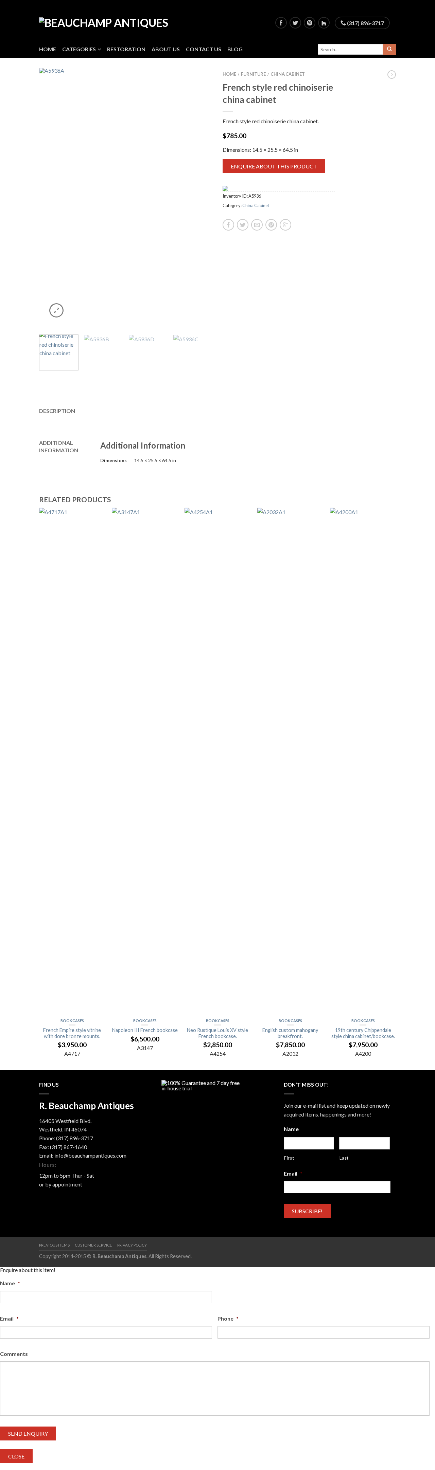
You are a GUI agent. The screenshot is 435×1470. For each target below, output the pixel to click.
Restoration (126, 49)
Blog (235, 49)
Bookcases (72, 1020)
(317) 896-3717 (365, 23)
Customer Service (93, 1245)
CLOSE (16, 1456)
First (289, 1158)
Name (291, 1129)
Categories (79, 49)
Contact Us (203, 49)
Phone (228, 1318)
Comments (14, 1353)
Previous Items (54, 1245)
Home (47, 49)
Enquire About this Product (274, 166)
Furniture (253, 74)
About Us (166, 49)
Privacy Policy (132, 1245)
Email (293, 1173)
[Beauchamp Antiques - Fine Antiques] (112, 20)
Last (344, 1158)
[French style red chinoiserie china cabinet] (125, 198)
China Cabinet (288, 74)
